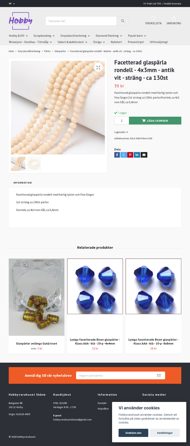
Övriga (97, 42)
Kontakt (102, 403)
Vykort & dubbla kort (71, 42)
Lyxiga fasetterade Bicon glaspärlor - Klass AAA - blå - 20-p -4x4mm (95, 341)
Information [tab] (22, 182)
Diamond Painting (107, 35)
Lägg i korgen (157, 120)
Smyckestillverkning (73, 35)
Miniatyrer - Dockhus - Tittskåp (28, 42)
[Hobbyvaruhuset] (20, 21)
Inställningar (165, 432)
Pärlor (47, 51)
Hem (11, 51)
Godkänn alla (133, 432)
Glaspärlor (60, 51)
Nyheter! (116, 42)
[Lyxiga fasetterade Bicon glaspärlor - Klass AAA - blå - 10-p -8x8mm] (153, 297)
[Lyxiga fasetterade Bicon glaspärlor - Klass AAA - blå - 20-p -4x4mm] (95, 297)
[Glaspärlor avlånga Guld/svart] (36, 299)
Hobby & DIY (16, 35)
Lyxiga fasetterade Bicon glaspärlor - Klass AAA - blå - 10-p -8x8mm (153, 341)
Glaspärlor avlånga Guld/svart (36, 343)
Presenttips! (136, 42)
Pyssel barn (135, 35)
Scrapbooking (42, 35)
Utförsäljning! (159, 42)
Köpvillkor (103, 408)
